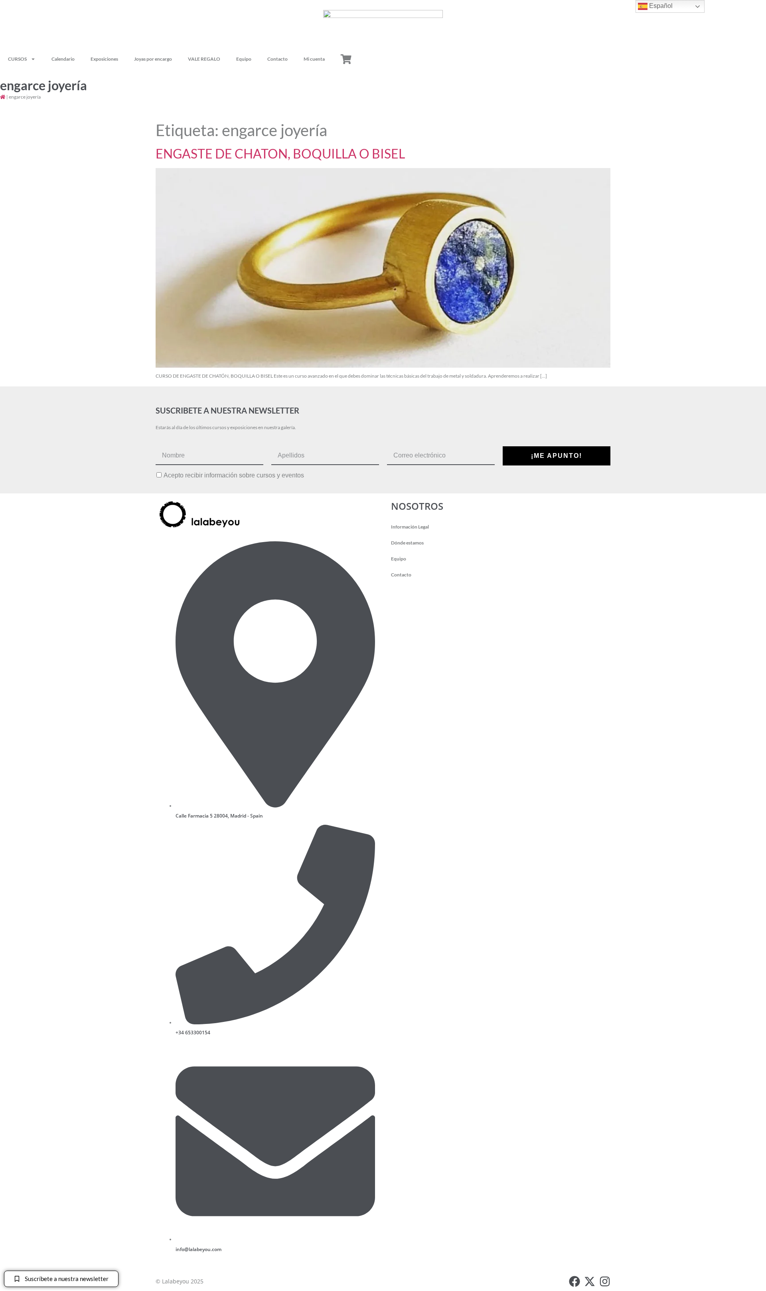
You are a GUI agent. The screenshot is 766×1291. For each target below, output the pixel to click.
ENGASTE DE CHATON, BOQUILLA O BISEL (280, 153)
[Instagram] (604, 1281)
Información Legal (410, 527)
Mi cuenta (314, 59)
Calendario (63, 59)
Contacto (277, 59)
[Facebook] (574, 1281)
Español (660, 5)
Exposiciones (104, 59)
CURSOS (17, 59)
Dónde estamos (407, 543)
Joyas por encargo (153, 59)
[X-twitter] (589, 1281)
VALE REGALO (204, 59)
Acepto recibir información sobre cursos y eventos (234, 475)
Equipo (243, 59)
